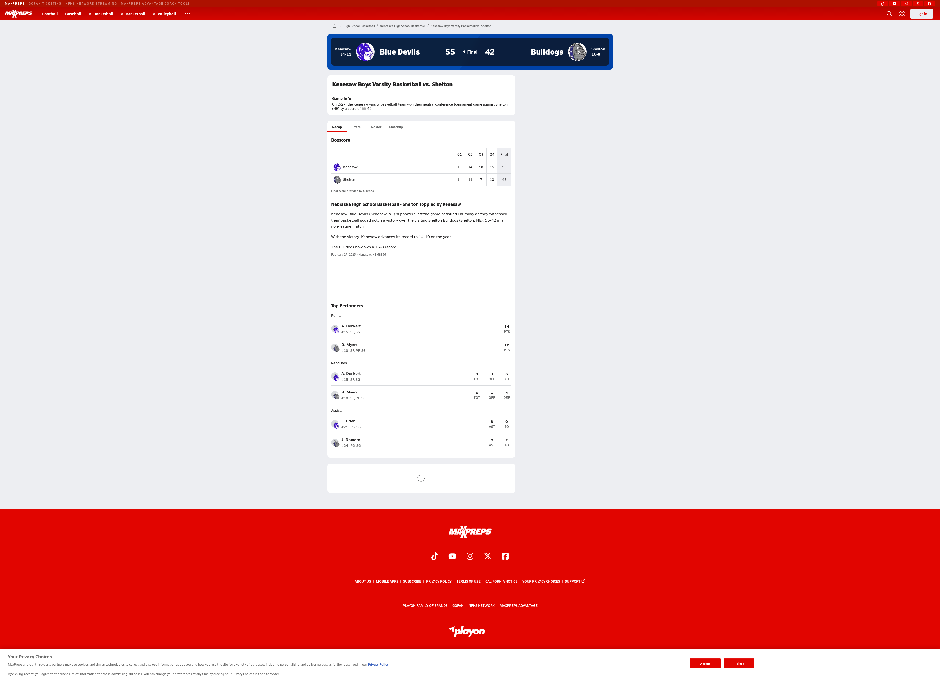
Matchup (396, 126)
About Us (363, 581)
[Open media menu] (902, 13)
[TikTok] (882, 3)
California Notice (501, 581)
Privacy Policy (439, 581)
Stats (356, 126)
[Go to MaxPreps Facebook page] (505, 556)
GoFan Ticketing (45, 3)
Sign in (921, 13)
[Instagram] (906, 3)
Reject (739, 663)
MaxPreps (15, 3)
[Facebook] (929, 3)
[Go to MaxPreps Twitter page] (488, 556)
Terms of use (469, 581)
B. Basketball (101, 13)
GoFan (458, 605)
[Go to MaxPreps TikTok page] (435, 556)
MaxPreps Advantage (519, 605)
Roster (376, 126)
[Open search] (889, 13)
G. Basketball (133, 13)
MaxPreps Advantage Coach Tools (155, 3)
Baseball (73, 13)
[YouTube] (894, 3)
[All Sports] (187, 13)
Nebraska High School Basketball (402, 26)
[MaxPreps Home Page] (334, 26)
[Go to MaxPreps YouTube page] (452, 556)
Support (572, 581)
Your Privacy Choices (541, 581)
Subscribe (412, 581)
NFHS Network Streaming (91, 3)
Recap (337, 126)
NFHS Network (482, 605)
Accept (705, 663)
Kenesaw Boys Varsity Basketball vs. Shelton (461, 26)
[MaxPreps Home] (18, 14)
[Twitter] (918, 3)
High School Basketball (359, 26)
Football (50, 13)
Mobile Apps (387, 581)
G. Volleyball (164, 13)
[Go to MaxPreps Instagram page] (470, 556)
